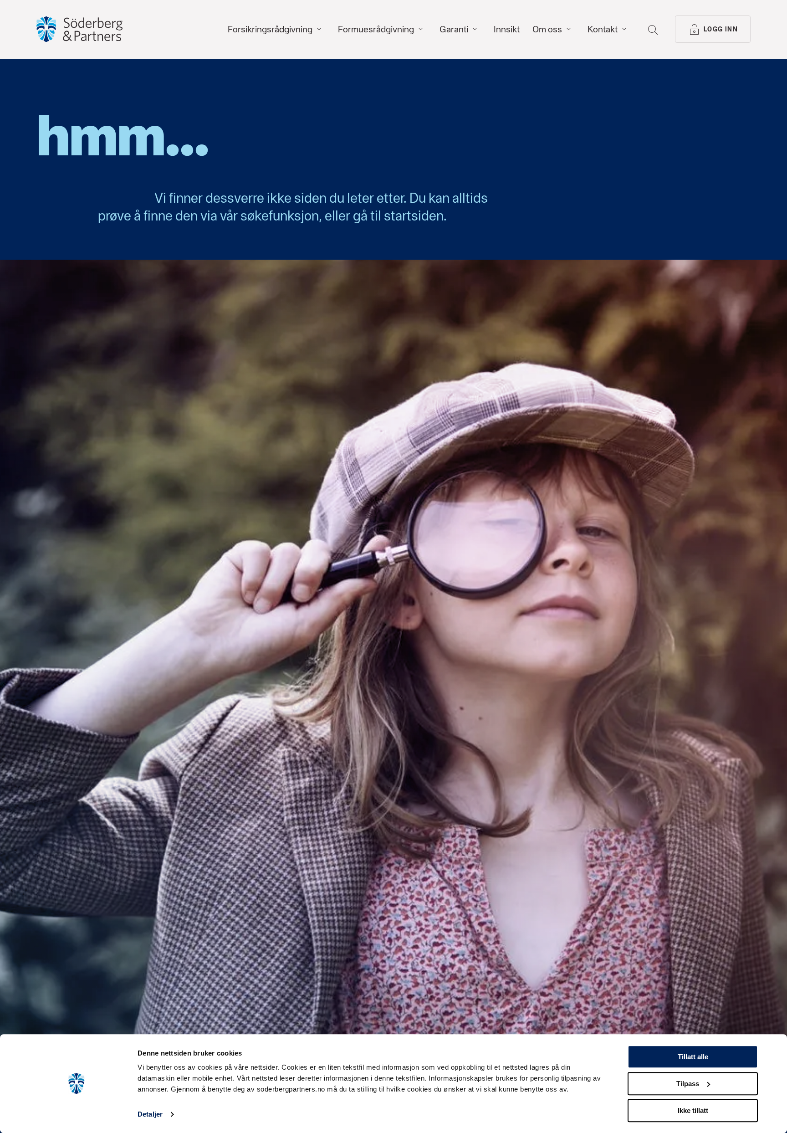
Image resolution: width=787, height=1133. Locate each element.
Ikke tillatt (693, 1110)
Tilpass (687, 1083)
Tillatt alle (693, 1057)
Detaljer (150, 1114)
